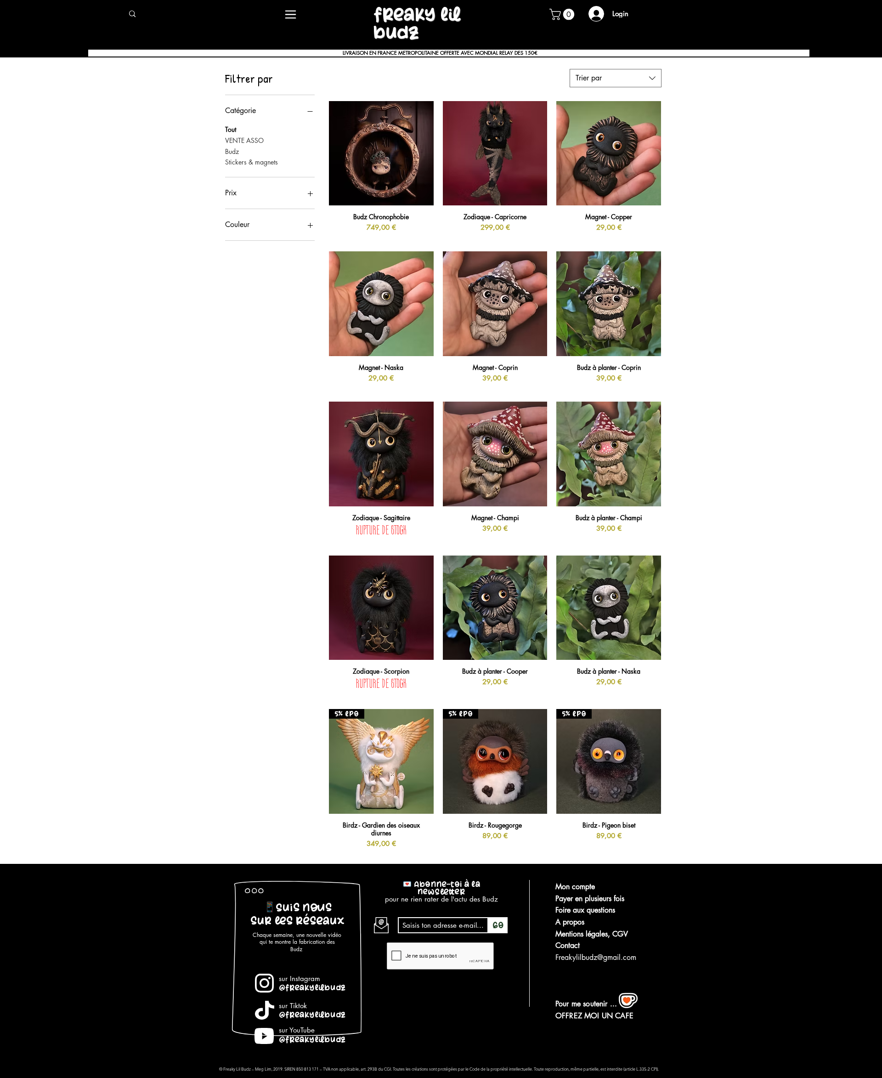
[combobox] (616, 78)
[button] (563, 14)
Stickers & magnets (251, 162)
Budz (232, 151)
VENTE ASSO (244, 140)
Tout (230, 129)
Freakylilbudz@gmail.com (595, 957)
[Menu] (290, 14)
